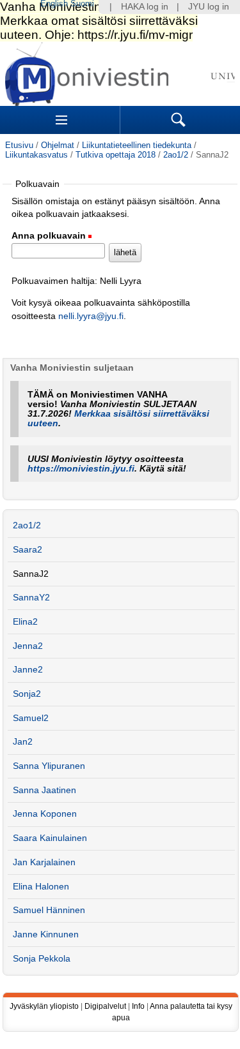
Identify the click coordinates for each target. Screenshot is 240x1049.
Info (138, 1006)
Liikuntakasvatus (36, 155)
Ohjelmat (57, 145)
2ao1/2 (175, 155)
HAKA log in (144, 6)
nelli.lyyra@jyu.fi (91, 316)
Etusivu (19, 145)
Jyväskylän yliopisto (44, 1006)
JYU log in (208, 6)
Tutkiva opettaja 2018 (116, 155)
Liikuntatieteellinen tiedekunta (136, 145)
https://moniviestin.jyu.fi (81, 468)
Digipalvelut (105, 1006)
